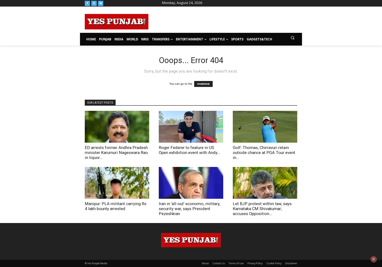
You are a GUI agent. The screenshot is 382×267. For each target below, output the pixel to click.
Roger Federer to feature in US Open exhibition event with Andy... (189, 150)
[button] (292, 37)
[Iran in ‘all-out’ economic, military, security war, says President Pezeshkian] (191, 183)
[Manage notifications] (373, 259)
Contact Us (218, 263)
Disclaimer (291, 263)
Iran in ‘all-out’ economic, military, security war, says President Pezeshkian (189, 208)
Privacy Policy (255, 263)
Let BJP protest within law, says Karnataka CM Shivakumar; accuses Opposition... (262, 208)
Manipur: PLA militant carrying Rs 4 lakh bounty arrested (115, 206)
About (205, 263)
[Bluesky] (100, 3)
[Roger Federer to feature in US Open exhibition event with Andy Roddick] (191, 127)
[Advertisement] (222, 21)
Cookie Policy (274, 263)
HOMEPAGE (203, 84)
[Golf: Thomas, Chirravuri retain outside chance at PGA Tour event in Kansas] (265, 127)
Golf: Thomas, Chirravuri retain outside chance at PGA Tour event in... (264, 152)
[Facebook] (87, 3)
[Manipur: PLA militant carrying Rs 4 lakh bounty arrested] (117, 183)
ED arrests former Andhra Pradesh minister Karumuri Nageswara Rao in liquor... (116, 152)
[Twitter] (93, 3)
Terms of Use (236, 263)
